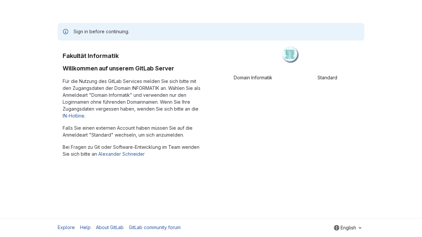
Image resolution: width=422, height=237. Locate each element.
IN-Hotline (73, 115)
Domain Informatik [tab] (253, 77)
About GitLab (110, 227)
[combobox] (347, 228)
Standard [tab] (327, 77)
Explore (66, 227)
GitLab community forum (155, 227)
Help (85, 227)
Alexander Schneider (121, 154)
